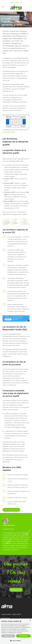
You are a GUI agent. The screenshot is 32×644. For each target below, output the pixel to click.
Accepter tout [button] (23, 636)
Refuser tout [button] (8, 636)
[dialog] (16, 631)
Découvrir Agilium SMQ (11, 510)
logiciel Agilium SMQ (9, 132)
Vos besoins (10, 16)
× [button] (30, 620)
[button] (16, 640)
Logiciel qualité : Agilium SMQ (10, 614)
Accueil (3, 16)
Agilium (17, 2)
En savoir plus (18, 632)
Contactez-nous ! (16, 590)
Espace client (5, 618)
